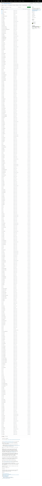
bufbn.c (3, 93)
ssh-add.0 (3, 332)
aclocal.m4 (3, 42)
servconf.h (3, 307)
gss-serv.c (3, 176)
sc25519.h (3, 300)
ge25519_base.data (4, 169)
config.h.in (3, 129)
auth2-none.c (3, 77)
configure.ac (3, 133)
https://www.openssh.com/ (6, 473)
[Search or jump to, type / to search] (33, 1)
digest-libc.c (3, 145)
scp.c (3, 304)
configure (3, 132)
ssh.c (3, 371)
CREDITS (3, 17)
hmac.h (3, 180)
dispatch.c (3, 149)
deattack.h (3, 140)
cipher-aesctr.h (4, 112)
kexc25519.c (3, 189)
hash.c (3, 177)
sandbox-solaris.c (4, 296)
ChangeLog (3, 18)
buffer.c (3, 96)
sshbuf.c (3, 387)
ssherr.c (3, 403)
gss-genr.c (3, 173)
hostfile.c (3, 181)
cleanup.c (3, 121)
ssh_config (3, 379)
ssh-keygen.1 (3, 347)
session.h (3, 312)
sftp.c (3, 328)
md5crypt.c (3, 224)
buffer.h (3, 97)
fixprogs (3, 165)
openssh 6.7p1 (15, 30)
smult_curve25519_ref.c (5, 331)
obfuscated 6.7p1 (15, 255)
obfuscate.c (3, 255)
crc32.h (3, 136)
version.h (3, 431)
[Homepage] (1, 1)
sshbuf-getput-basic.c (4, 383)
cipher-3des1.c (4, 108)
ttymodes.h (3, 418)
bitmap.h (3, 89)
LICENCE (3, 21)
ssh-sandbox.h (4, 367)
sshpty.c (3, 411)
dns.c (3, 152)
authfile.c (3, 85)
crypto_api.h (3, 137)
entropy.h (3, 157)
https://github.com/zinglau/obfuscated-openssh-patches (14, 439)
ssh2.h (3, 375)
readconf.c (3, 279)
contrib (3, 10)
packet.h (3, 264)
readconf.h (3, 280)
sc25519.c (3, 299)
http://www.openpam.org (5, 476)
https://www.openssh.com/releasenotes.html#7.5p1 (8, 441)
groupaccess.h (4, 172)
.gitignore (3, 14)
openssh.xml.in (4, 260)
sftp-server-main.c (4, 320)
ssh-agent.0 (3, 336)
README (3, 34)
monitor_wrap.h (4, 244)
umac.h (3, 423)
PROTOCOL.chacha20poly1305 (5, 29)
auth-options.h (4, 57)
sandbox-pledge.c (4, 292)
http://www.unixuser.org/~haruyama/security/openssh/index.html (13, 445)
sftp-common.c (4, 316)
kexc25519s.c (4, 192)
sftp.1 (3, 327)
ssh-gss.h (3, 344)
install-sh (3, 185)
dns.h (3, 153)
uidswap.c (3, 419)
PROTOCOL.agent (4, 26)
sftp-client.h (3, 315)
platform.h (3, 272)
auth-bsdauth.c (4, 53)
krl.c (2, 208)
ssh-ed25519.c (4, 343)
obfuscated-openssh (7, 3)
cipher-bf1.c (3, 113)
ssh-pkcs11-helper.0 (4, 359)
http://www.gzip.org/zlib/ (6, 475)
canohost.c (3, 100)
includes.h (3, 184)
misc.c (3, 228)
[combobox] (22, 7)
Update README (15, 34)
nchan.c (3, 251)
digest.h (3, 148)
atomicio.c (3, 45)
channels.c (3, 105)
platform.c (3, 271)
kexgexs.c (3, 204)
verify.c (3, 430)
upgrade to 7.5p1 (15, 10)
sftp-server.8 (3, 323)
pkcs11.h (3, 267)
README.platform (4, 37)
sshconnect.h (3, 391)
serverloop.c (3, 308)
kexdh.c (3, 193)
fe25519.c (3, 160)
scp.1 (3, 303)
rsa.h (3, 287)
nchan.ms (3, 252)
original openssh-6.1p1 (15, 21)
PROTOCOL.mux (4, 33)
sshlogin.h (3, 410)
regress (3, 13)
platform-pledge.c (4, 268)
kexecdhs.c (3, 200)
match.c (3, 220)
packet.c (3, 263)
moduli (3, 232)
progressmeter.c (4, 276)
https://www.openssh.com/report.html (9, 442)
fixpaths (3, 164)
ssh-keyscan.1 (4, 351)
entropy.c (3, 156)
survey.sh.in (3, 415)
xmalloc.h (3, 434)
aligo (2, 3)
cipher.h (3, 120)
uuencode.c (3, 427)
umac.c (3, 422)
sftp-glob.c (3, 319)
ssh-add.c (3, 335)
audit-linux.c (3, 49)
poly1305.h (3, 275)
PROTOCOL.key (4, 30)
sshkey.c (3, 406)
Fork (35, 3)
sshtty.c (3, 414)
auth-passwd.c (4, 61)
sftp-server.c (3, 324)
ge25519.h (3, 168)
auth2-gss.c (3, 73)
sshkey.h (3, 407)
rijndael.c (3, 283)
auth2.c (3, 81)
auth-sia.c (3, 65)
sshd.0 (3, 395)
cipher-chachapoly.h (4, 116)
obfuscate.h (3, 256)
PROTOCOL (3, 25)
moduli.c (3, 236)
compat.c (3, 125)
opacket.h (3, 259)
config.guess (3, 128)
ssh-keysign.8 (3, 355)
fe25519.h (3, 161)
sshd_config (3, 399)
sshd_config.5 (3, 402)
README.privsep (4, 38)
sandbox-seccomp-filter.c (5, 295)
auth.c (3, 69)
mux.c (3, 248)
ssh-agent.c (3, 339)
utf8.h (3, 426)
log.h (3, 212)
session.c (3, 311)
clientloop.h (3, 124)
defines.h (3, 141)
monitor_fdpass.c (4, 240)
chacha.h (3, 104)
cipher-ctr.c (3, 117)
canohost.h (3, 101)
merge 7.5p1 (14, 304)
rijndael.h (3, 284)
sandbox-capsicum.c (4, 288)
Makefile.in (3, 22)
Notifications (32, 3)
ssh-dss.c (3, 340)
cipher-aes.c (3, 109)
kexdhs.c (3, 196)
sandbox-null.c (4, 291)
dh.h (2, 144)
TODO (3, 41)
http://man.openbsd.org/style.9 (6, 478)
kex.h (3, 188)
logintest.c (3, 216)
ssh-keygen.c (3, 348)
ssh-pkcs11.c (3, 363)
